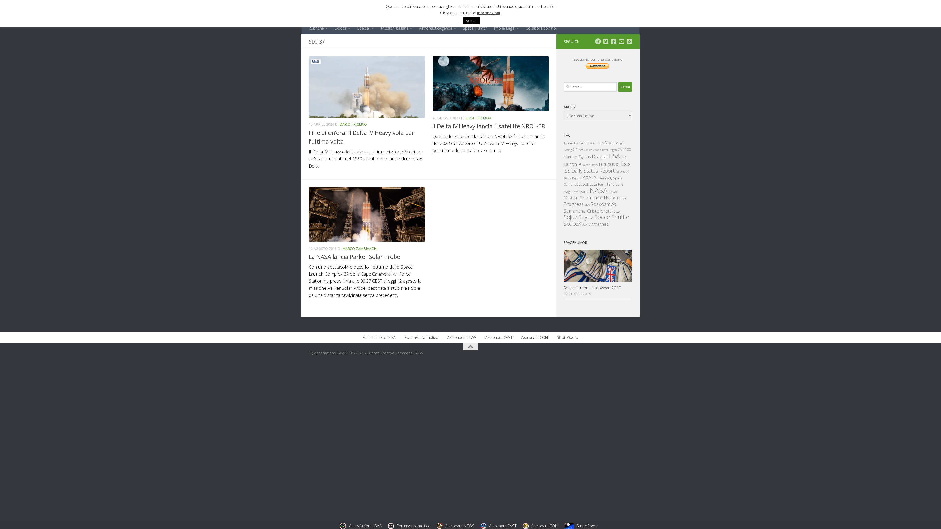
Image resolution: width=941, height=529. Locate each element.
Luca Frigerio (478, 118)
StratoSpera (567, 337)
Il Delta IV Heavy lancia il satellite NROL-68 (489, 126)
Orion (585, 197)
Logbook (582, 184)
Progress (573, 204)
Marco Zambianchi (359, 248)
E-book (340, 28)
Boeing (568, 150)
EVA (623, 157)
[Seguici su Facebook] (614, 41)
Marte (584, 191)
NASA (598, 190)
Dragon (600, 156)
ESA (614, 155)
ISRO (615, 164)
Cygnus (584, 156)
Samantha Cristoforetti (588, 211)
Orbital (571, 197)
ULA (584, 224)
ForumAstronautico (421, 337)
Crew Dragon (608, 150)
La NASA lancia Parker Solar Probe (354, 257)
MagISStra (571, 192)
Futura (605, 164)
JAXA (586, 177)
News (612, 191)
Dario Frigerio (353, 124)
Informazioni (488, 12)
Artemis (595, 143)
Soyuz (586, 217)
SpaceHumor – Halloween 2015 (592, 287)
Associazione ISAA (379, 337)
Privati (623, 198)
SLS (616, 211)
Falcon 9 (572, 164)
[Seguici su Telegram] (598, 41)
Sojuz (570, 217)
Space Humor (475, 28)
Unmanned (598, 224)
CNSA (578, 149)
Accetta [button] (471, 20)
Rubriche (316, 28)
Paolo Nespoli (605, 198)
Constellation (591, 150)
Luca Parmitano (602, 184)
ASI (604, 143)
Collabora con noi (541, 28)
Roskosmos (603, 204)
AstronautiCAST (499, 337)
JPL (595, 177)
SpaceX (572, 223)
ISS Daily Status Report (589, 170)
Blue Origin (616, 143)
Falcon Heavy (590, 165)
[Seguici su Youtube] (621, 41)
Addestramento (576, 143)
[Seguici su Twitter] (606, 41)
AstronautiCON (534, 337)
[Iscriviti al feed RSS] (629, 41)
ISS (625, 163)
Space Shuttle (611, 217)
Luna (620, 184)
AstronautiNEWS (461, 337)
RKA (587, 205)
